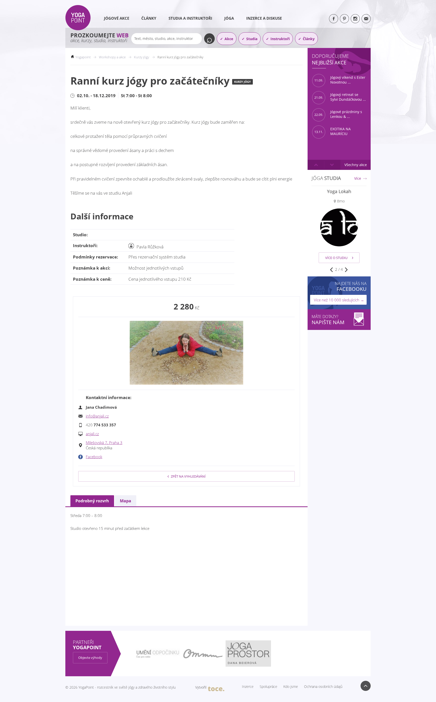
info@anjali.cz (97, 416)
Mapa (125, 501)
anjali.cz (92, 433)
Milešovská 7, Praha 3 (104, 442)
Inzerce (248, 686)
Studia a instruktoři (190, 18)
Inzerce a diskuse (264, 18)
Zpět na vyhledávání (188, 476)
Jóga (229, 18)
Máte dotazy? (328, 320)
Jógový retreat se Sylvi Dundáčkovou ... (340, 97)
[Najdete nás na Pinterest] (344, 18)
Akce (229, 38)
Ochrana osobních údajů (323, 686)
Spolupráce (268, 686)
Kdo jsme (290, 686)
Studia (251, 38)
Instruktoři (280, 38)
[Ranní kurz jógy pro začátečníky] (186, 353)
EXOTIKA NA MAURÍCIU (332, 131)
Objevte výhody (90, 657)
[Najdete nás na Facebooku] (333, 18)
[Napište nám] (366, 18)
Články (148, 18)
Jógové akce (116, 18)
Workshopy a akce (112, 57)
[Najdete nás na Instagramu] (355, 18)
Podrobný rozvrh (92, 501)
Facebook (94, 456)
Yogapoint (83, 57)
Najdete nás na (351, 286)
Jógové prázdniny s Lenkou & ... (338, 114)
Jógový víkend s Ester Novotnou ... (339, 80)
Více (357, 178)
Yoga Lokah (339, 191)
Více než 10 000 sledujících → (339, 299)
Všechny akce (355, 164)
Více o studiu (336, 257)
